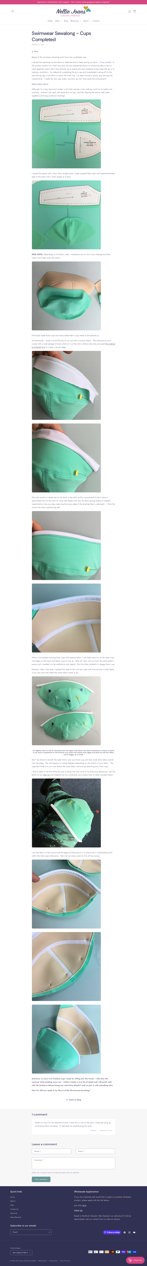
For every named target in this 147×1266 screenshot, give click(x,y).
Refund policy (42, 1261)
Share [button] (36, 51)
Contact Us (14, 1209)
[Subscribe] (49, 1232)
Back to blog (75, 1099)
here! (84, 1205)
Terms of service (65, 1261)
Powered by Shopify (30, 1261)
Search (13, 1201)
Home (12, 1197)
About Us (13, 1213)
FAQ (12, 1205)
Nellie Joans (19, 1261)
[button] (12, 11)
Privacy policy (53, 1261)
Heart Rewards (15, 1217)
